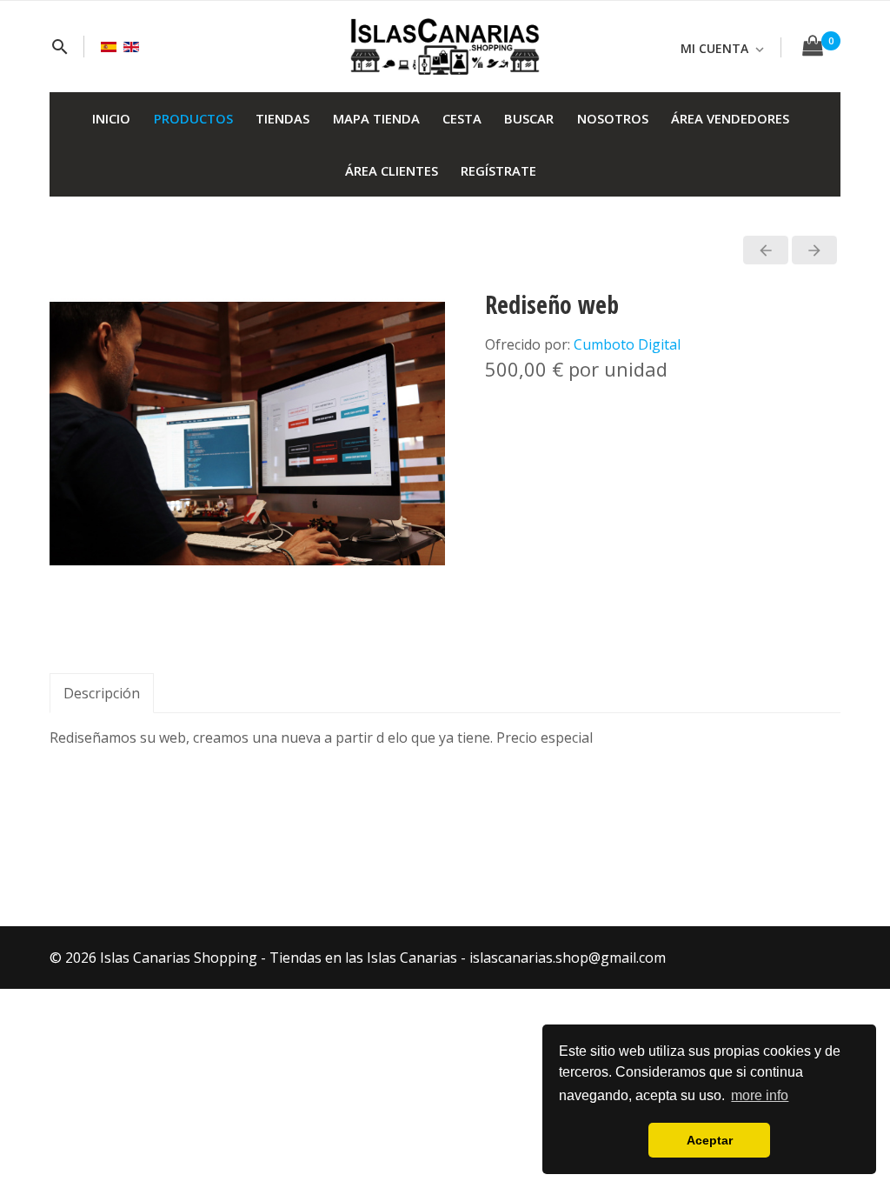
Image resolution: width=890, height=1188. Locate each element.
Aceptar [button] (710, 1140)
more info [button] (759, 1095)
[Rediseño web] (247, 432)
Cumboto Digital (627, 344)
